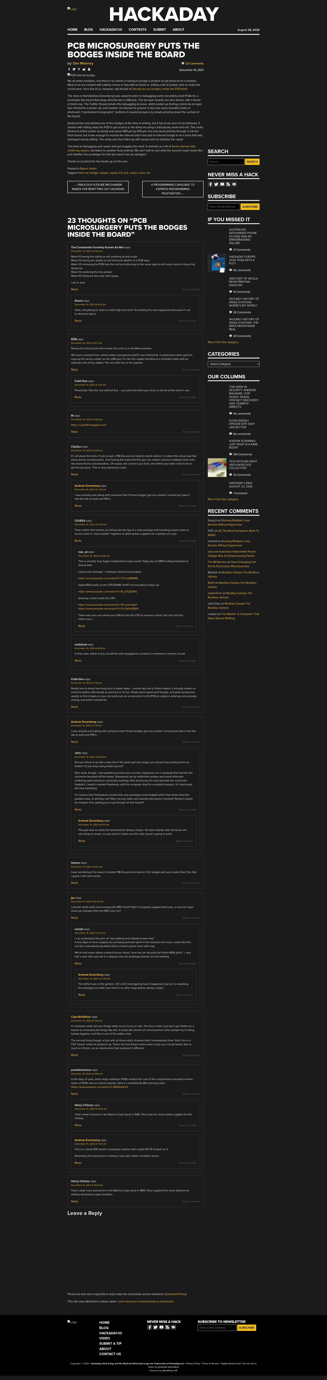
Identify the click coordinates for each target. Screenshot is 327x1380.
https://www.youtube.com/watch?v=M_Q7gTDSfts (107, 591)
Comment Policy (175, 1294)
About (178, 30)
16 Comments (241, 292)
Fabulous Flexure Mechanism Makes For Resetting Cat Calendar (98, 187)
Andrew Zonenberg (87, 486)
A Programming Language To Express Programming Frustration (173, 189)
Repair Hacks (88, 168)
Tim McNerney (217, 562)
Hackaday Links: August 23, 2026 (241, 484)
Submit (159, 30)
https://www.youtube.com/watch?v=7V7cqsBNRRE (108, 578)
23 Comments (194, 63)
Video (104, 1338)
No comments (241, 270)
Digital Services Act (231, 1363)
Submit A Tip (110, 1343)
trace (142, 173)
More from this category (223, 342)
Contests (137, 30)
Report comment (191, 289)
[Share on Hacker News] (79, 69)
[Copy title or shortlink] (89, 69)
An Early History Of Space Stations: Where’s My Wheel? (244, 302)
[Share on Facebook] (69, 69)
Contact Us (110, 1354)
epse (211, 551)
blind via (83, 173)
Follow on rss (228, 184)
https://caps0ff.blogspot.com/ (88, 425)
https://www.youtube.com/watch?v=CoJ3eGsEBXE (108, 608)
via (148, 173)
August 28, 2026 (249, 30)
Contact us (234, 184)
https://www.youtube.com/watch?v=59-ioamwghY (107, 604)
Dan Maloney (83, 63)
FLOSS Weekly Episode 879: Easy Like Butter (242, 424)
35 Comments (241, 475)
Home (72, 30)
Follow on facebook (210, 184)
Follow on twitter (216, 184)
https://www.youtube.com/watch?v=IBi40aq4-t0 (99, 1087)
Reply (74, 289)
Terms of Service (210, 1363)
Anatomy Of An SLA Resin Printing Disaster (243, 282)
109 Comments (242, 454)
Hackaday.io (111, 30)
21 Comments (241, 250)
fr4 (120, 173)
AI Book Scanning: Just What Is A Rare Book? (243, 444)
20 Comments (241, 336)
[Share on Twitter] (74, 69)
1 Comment (239, 493)
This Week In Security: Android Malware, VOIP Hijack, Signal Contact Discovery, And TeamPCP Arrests (244, 397)
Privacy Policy (193, 1363)
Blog (88, 30)
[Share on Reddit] (84, 69)
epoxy (114, 173)
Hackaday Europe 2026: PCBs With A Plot (242, 260)
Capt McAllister (81, 1017)
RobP (211, 583)
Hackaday (164, 14)
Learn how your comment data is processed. (146, 1301)
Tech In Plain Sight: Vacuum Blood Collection (243, 465)
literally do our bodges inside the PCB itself (159, 89)
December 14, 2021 (192, 70)
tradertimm (215, 593)
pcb (126, 173)
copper (104, 173)
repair (133, 173)
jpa (73, 898)
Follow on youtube (222, 184)
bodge (94, 173)
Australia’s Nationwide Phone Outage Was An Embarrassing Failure (243, 236)
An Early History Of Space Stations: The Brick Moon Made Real (244, 324)
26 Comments (241, 312)
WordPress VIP (170, 1370)
